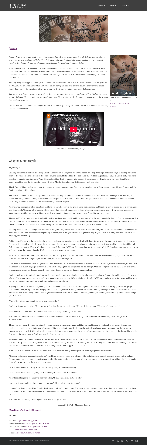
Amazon (113, 103)
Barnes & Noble (125, 103)
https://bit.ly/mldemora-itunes (27, 433)
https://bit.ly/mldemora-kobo (26, 430)
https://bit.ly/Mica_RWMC (28, 420)
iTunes (113, 106)
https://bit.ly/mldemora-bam (35, 426)
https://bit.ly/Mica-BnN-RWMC (36, 423)
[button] (135, 5)
